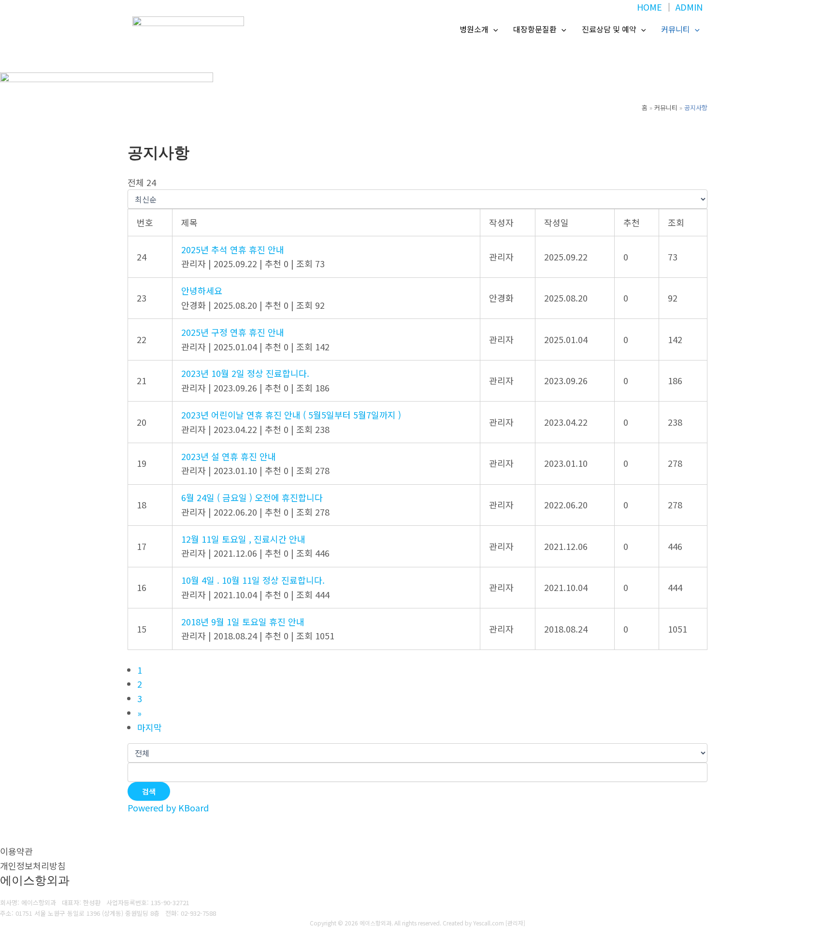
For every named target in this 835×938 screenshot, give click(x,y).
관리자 (515, 923)
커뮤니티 (675, 29)
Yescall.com (488, 923)
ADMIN (689, 6)
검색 (149, 791)
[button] (493, 29)
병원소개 (474, 29)
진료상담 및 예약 (609, 29)
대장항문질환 (535, 29)
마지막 (149, 727)
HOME (649, 6)
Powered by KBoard (168, 807)
